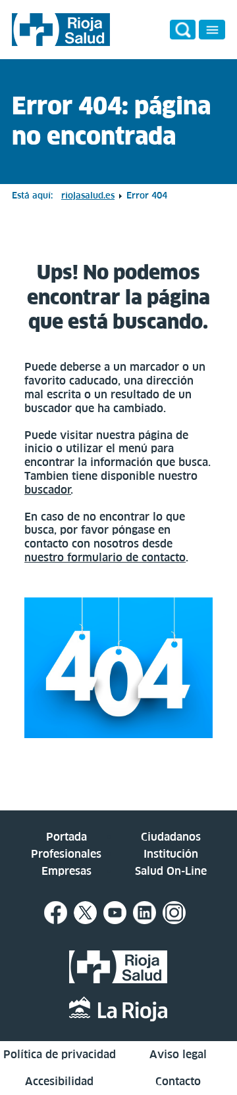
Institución (171, 854)
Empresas (66, 871)
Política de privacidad (59, 1054)
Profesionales (66, 854)
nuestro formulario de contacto (105, 557)
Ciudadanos (171, 837)
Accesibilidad (59, 1081)
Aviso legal (178, 1054)
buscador (47, 490)
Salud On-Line (171, 871)
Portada (66, 837)
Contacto (178, 1081)
